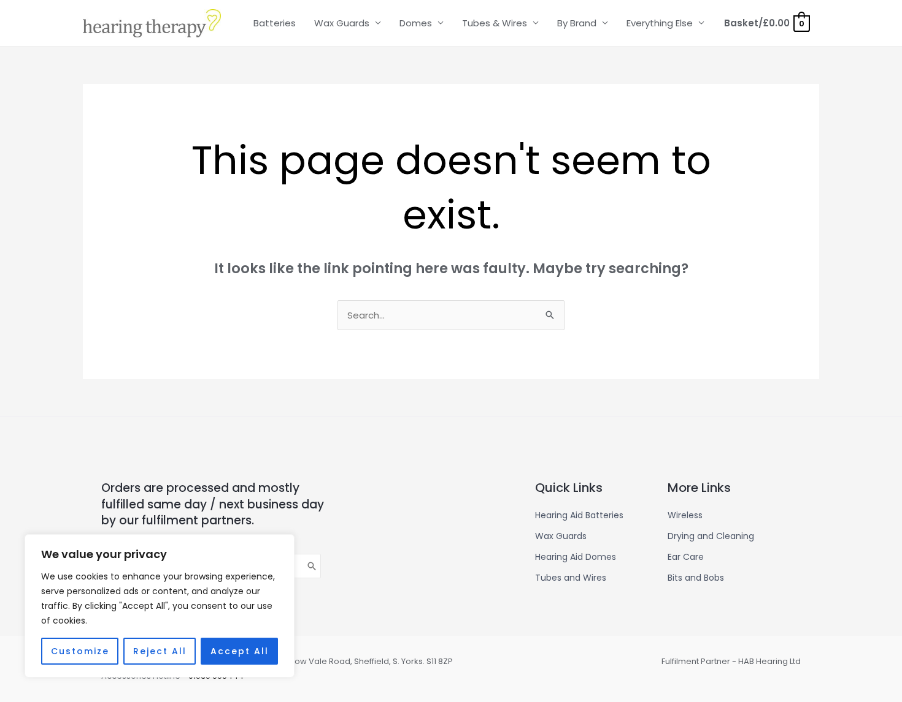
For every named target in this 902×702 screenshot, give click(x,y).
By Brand (576, 23)
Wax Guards (341, 23)
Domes (415, 23)
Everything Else (659, 23)
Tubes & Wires (494, 23)
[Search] (312, 566)
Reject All (160, 651)
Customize (80, 651)
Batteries (274, 23)
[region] (160, 605)
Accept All (239, 651)
